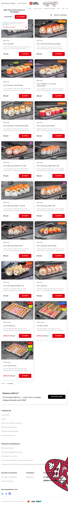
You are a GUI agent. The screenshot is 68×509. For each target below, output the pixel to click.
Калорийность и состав (9, 456)
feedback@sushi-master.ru (55, 480)
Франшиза (30, 477)
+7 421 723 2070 (21, 3)
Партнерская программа (9, 431)
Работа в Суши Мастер (9, 427)
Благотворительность (8, 435)
